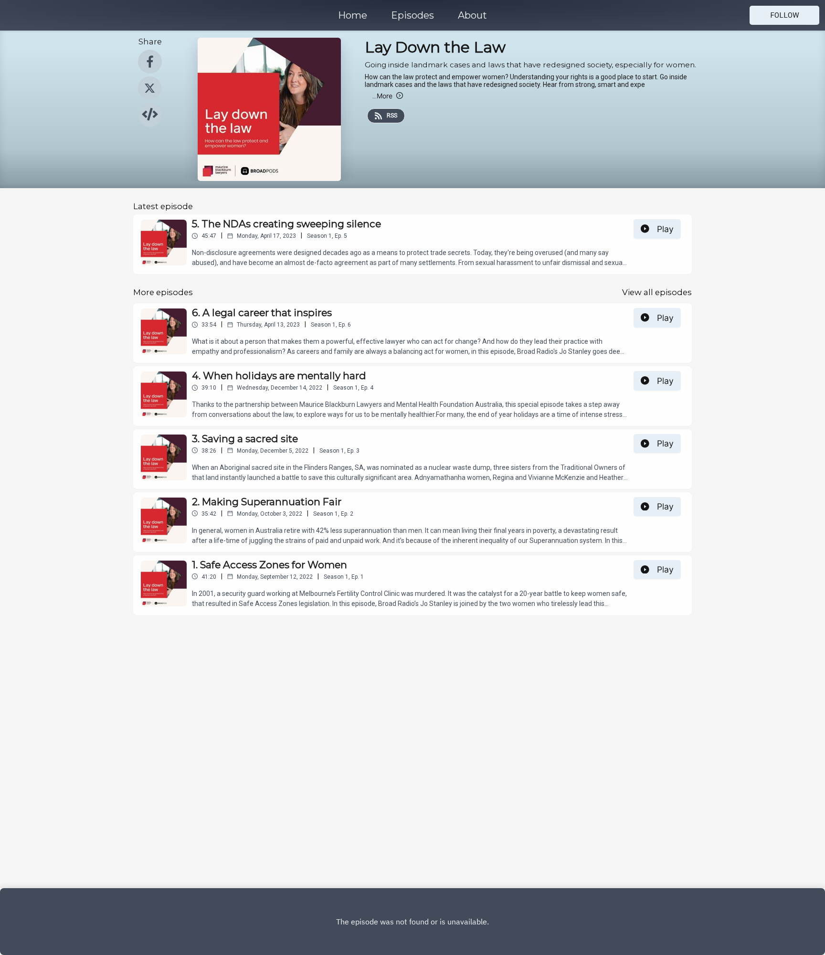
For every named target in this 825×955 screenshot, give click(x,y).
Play (665, 229)
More (382, 96)
